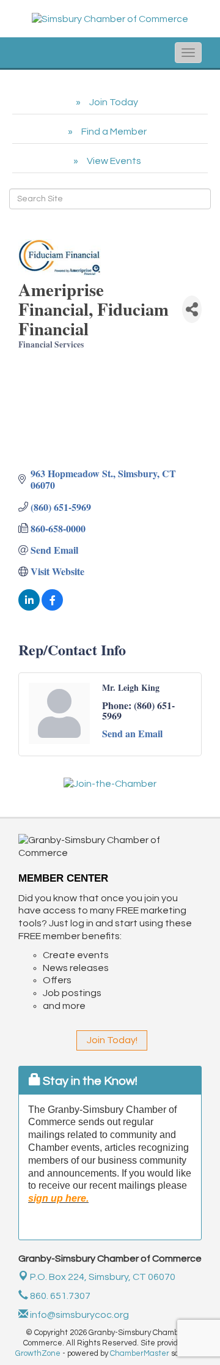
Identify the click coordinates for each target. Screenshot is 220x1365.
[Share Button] (192, 309)
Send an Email (132, 733)
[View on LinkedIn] (29, 607)
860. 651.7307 (59, 1296)
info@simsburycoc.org (78, 1315)
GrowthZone (38, 1353)
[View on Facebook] (52, 607)
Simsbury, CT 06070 (102, 1277)
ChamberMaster (139, 1353)
